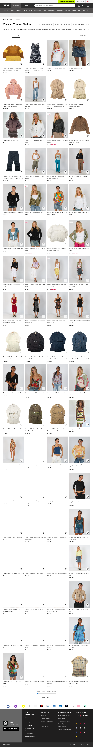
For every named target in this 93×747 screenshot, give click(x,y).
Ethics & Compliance (30, 736)
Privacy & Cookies (74, 744)
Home (4, 19)
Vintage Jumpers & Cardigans (81, 24)
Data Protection (29, 733)
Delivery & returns (29, 722)
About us (43, 715)
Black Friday (61, 724)
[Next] (88, 24)
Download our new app (66, 1)
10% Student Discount (30, 728)
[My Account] (78, 5)
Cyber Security (45, 726)
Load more (46, 697)
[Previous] (39, 24)
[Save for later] (21, 64)
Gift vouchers (61, 718)
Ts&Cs (81, 744)
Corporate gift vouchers (64, 721)
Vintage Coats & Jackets (62, 24)
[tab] (6, 10)
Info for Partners (62, 726)
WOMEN (16, 5)
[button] (76, 723)
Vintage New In (47, 24)
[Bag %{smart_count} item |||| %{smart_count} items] (88, 5)
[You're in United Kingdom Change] (88, 1)
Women (11, 19)
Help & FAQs (80, 1)
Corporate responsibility (47, 721)
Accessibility (87, 744)
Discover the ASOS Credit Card (64, 730)
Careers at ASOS (45, 718)
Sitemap (27, 731)
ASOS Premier (28, 725)
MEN (26, 5)
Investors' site (44, 724)
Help (26, 717)
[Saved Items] (83, 5)
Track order (27, 720)
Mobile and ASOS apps (64, 715)
